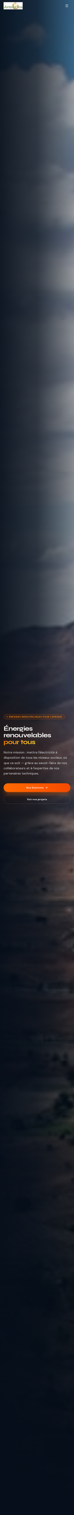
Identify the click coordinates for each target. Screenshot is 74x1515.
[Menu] (66, 5)
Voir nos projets (37, 799)
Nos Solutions (35, 787)
